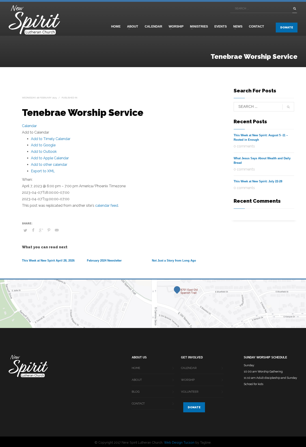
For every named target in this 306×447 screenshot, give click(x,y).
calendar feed (106, 205)
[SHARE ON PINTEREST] (48, 230)
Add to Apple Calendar (50, 158)
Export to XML (43, 171)
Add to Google (43, 145)
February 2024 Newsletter (104, 260)
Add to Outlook (44, 151)
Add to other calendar (49, 164)
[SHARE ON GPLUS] (41, 230)
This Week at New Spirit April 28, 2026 (48, 260)
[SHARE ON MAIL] (56, 230)
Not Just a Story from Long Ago (174, 260)
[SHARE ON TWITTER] (25, 230)
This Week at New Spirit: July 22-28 (258, 181)
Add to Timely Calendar (50, 139)
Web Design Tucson (179, 442)
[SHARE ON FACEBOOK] (33, 230)
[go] (294, 8)
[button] (35, 132)
